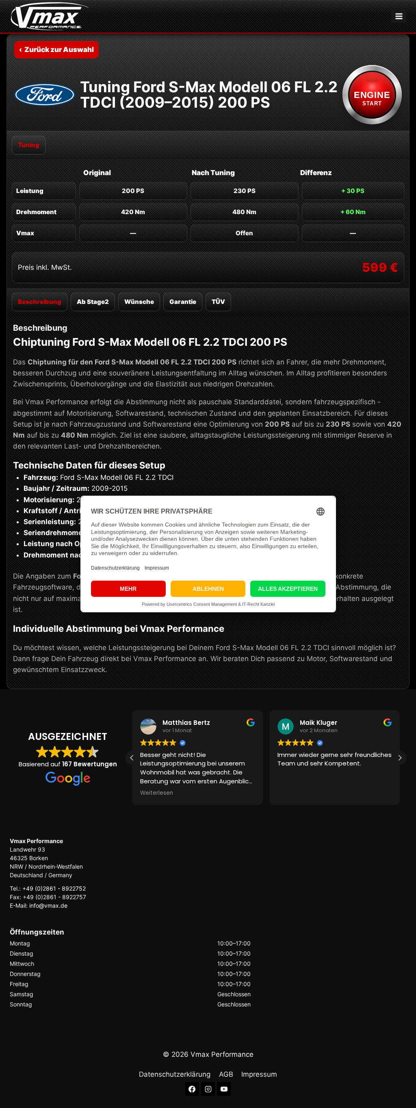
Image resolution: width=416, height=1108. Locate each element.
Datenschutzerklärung (174, 1074)
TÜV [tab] (218, 302)
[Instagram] (208, 1089)
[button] (400, 758)
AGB (226, 1074)
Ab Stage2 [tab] (93, 302)
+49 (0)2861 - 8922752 (54, 888)
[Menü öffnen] (398, 16)
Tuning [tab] (28, 145)
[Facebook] (192, 1089)
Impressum (259, 1074)
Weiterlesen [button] (156, 793)
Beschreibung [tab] (39, 302)
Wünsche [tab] (139, 302)
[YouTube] (224, 1089)
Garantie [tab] (182, 302)
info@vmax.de (48, 905)
